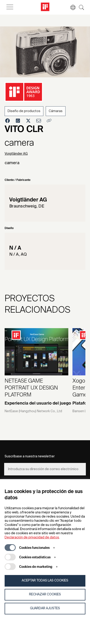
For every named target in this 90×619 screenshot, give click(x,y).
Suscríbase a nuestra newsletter (30, 456)
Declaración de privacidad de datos (32, 537)
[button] (70, 7)
